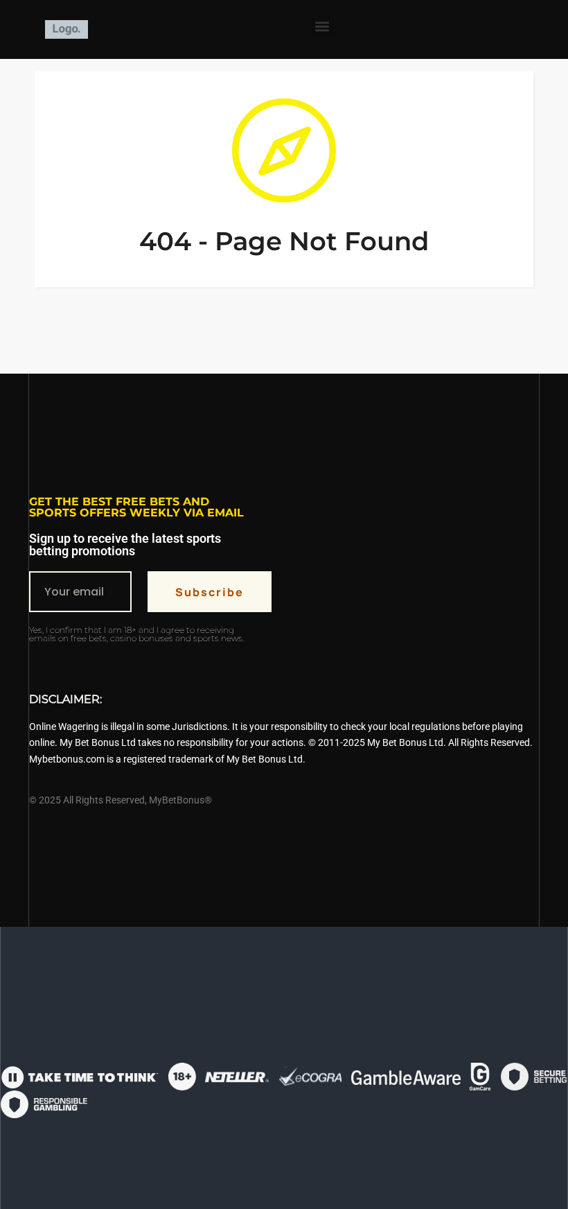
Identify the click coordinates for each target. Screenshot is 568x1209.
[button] (322, 26)
